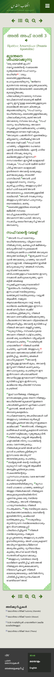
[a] (17, 74)
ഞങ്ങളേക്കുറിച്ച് (14, 668)
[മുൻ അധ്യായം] (13, 21)
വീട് (7, 655)
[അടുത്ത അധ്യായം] (41, 21)
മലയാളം (35, 661)
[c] (22, 345)
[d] (41, 348)
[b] (35, 156)
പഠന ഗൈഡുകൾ (12, 662)
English (33, 668)
